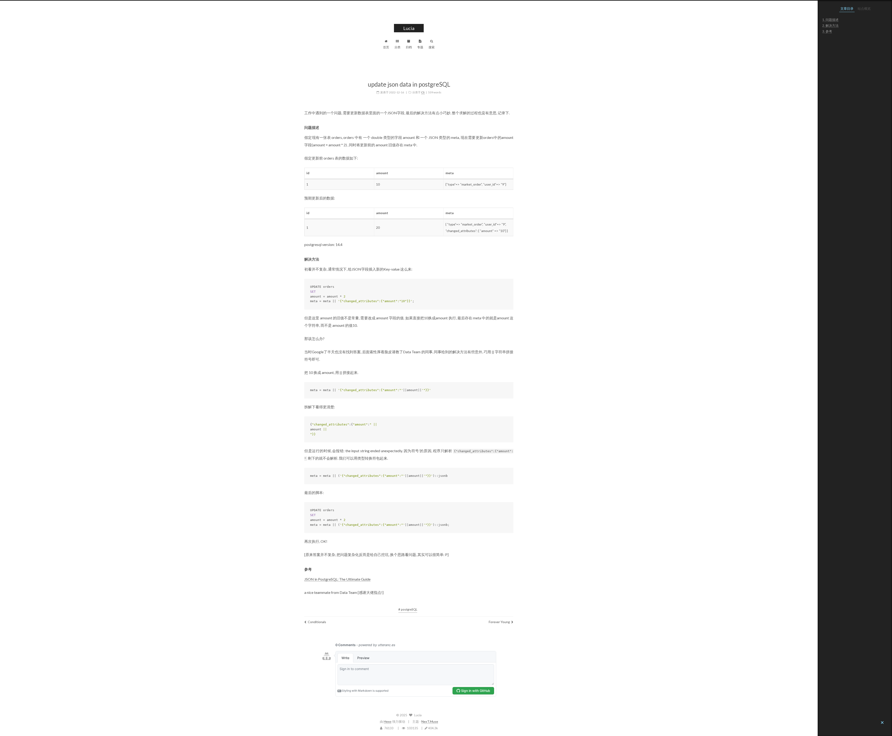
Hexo (387, 721)
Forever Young (499, 622)
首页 (386, 47)
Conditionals (317, 622)
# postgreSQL (407, 609)
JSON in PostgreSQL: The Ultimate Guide (337, 579)
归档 (409, 47)
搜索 (432, 47)
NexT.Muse (429, 721)
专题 (420, 47)
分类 (397, 47)
